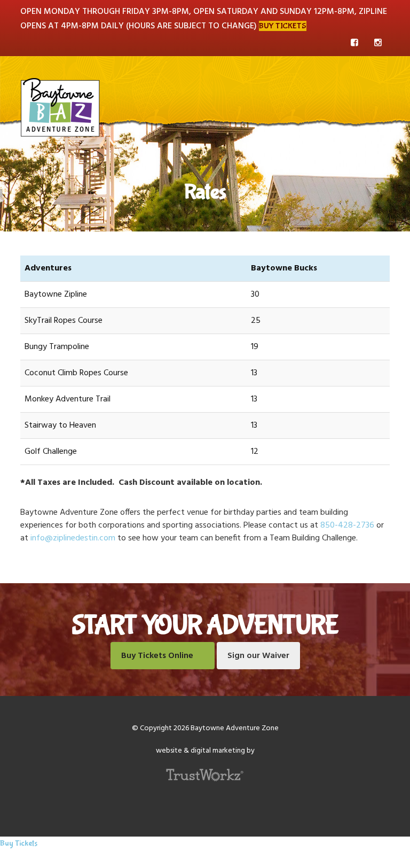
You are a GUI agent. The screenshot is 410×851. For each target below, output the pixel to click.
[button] (382, 86)
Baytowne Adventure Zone (60, 107)
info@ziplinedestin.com (72, 538)
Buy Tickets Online (157, 656)
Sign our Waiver (258, 656)
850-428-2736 (347, 525)
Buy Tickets (282, 26)
